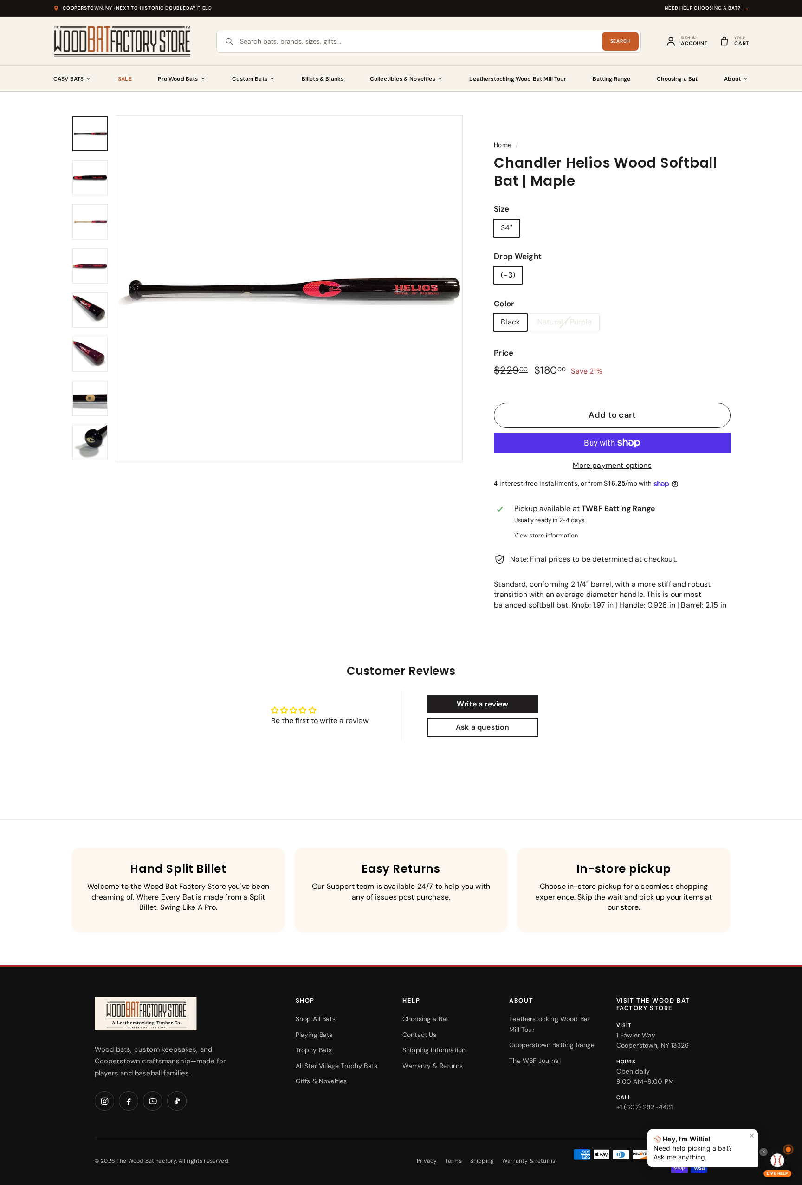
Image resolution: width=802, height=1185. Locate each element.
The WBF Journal (534, 1060)
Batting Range (612, 79)
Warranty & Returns (432, 1066)
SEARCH (620, 41)
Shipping (482, 1161)
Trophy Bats (314, 1050)
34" (506, 228)
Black (510, 322)
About (732, 79)
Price (503, 353)
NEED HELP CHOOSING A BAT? (707, 8)
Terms (453, 1161)
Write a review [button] (482, 704)
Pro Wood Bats (178, 79)
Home (502, 145)
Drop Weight (518, 256)
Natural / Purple (564, 322)
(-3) (508, 275)
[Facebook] (128, 1101)
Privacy (427, 1161)
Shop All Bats (316, 1019)
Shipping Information (434, 1050)
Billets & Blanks (323, 79)
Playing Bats (314, 1034)
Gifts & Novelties (321, 1081)
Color (504, 303)
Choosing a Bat (677, 79)
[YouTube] (152, 1101)
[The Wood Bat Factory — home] (164, 1014)
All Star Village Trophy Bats (336, 1066)
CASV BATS (68, 79)
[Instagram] (104, 1101)
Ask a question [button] (482, 727)
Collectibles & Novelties (402, 79)
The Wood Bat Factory (146, 1161)
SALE (125, 79)
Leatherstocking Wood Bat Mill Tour (517, 79)
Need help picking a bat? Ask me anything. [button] (704, 1146)
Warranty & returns (528, 1161)
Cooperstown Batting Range (552, 1045)
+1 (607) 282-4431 (644, 1107)
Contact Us (419, 1034)
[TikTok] (177, 1101)
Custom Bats (249, 79)
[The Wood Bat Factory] (122, 41)
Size (501, 209)
